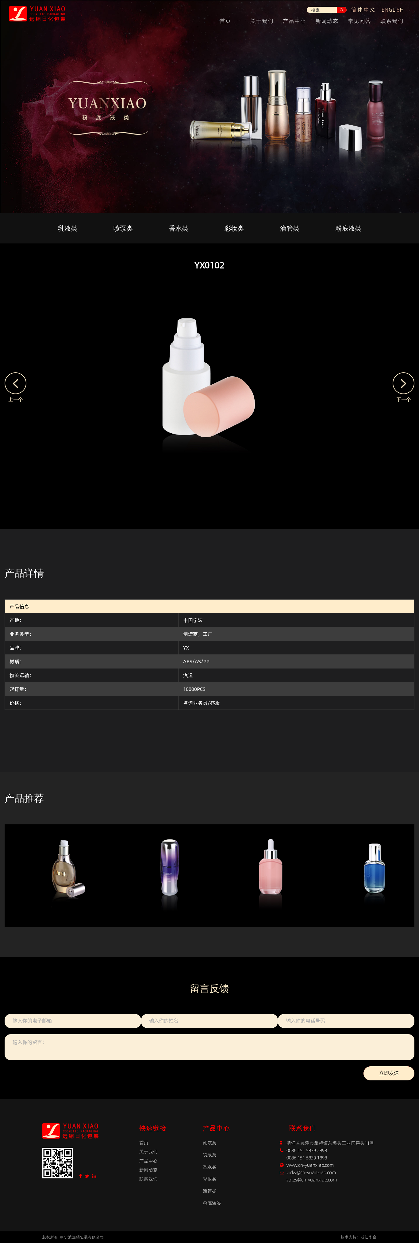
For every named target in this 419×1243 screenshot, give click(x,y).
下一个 (403, 399)
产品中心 (294, 21)
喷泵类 (123, 228)
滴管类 (289, 228)
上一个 (15, 399)
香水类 (178, 228)
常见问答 (359, 21)
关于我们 (262, 21)
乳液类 (67, 228)
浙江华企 (369, 1237)
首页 (225, 21)
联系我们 (392, 21)
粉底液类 (348, 228)
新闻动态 (327, 21)
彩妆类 (234, 228)
